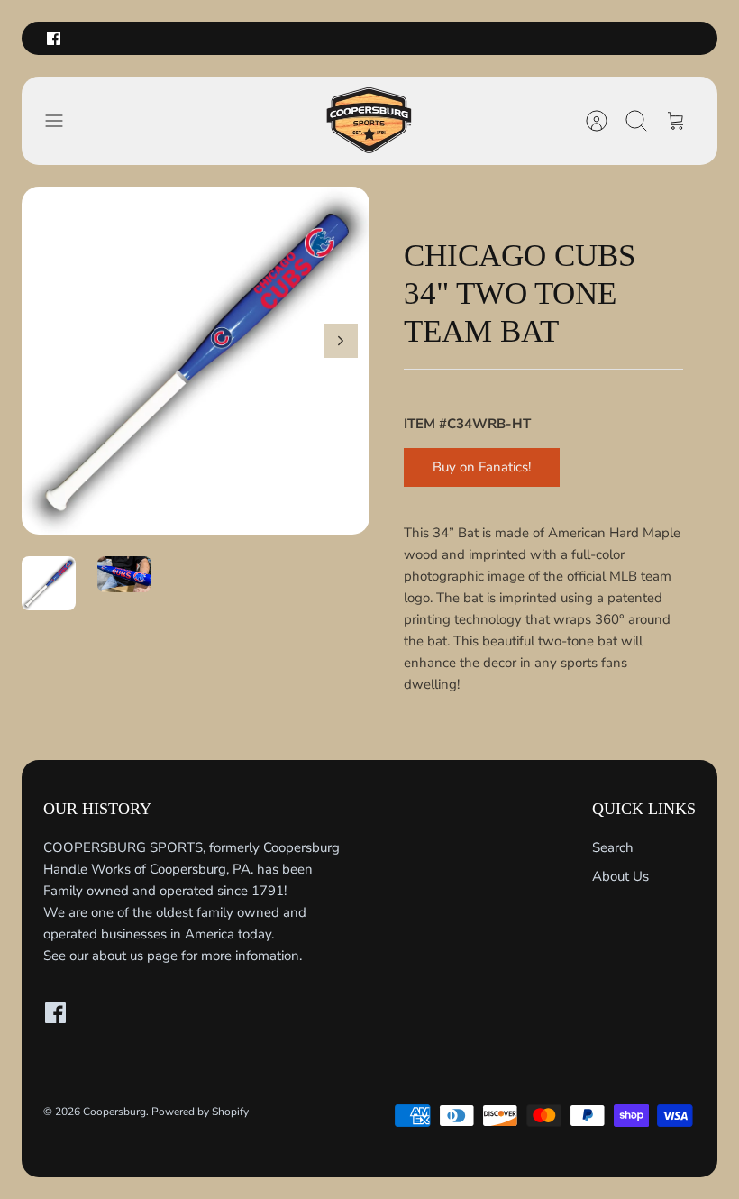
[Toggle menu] (63, 121)
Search (613, 847)
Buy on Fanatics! (482, 467)
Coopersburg (114, 1111)
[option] (196, 361)
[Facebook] (53, 38)
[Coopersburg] (369, 121)
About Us (620, 876)
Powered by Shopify (200, 1111)
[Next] (340, 341)
